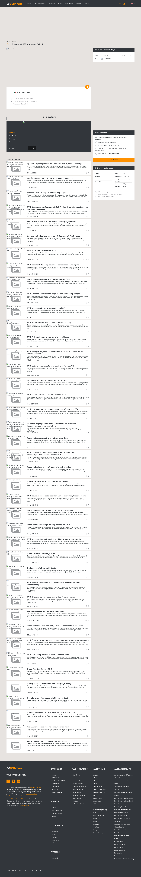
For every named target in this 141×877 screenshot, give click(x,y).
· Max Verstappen (56, 810)
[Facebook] (8, 781)
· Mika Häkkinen (77, 798)
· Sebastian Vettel (78, 804)
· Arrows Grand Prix (99, 792)
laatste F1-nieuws (35, 787)
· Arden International (99, 789)
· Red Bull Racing (56, 813)
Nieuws (29, 4)
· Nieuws (53, 807)
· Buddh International (121, 812)
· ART (94, 795)
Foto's (87, 4)
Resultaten (69, 4)
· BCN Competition (99, 815)
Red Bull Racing (21, 796)
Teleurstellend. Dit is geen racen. (108, 153)
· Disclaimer (55, 789)
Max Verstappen (40, 4)
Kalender (79, 4)
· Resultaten (55, 840)
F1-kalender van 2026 (17, 799)
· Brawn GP (96, 824)
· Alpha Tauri (97, 781)
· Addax (95, 775)
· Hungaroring (118, 853)
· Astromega (97, 801)
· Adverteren (55, 784)
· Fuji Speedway (119, 841)
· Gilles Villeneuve (120, 844)
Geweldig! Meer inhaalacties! (107, 142)
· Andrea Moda (97, 786)
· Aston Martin (97, 798)
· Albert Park (118, 778)
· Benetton (96, 818)
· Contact (54, 775)
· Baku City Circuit (120, 807)
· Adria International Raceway (123, 775)
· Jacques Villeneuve (79, 786)
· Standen (54, 837)
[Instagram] (18, 781)
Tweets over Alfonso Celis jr (107, 196)
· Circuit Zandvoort (120, 830)
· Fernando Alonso (78, 781)
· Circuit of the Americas (122, 824)
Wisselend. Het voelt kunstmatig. (108, 145)
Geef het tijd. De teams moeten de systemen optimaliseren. (111, 149)
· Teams (53, 834)
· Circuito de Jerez (120, 833)
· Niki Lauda (75, 801)
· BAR (94, 812)
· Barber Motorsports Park (122, 810)
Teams (60, 4)
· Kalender (54, 843)
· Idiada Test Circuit (120, 856)
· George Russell (77, 784)
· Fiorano (116, 838)
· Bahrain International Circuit (123, 798)
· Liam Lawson (76, 792)
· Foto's (53, 816)
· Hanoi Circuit (118, 847)
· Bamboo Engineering (100, 810)
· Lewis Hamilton (77, 789)
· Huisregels (55, 786)
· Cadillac (96, 827)
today (14, 3)
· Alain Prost (76, 775)
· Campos (96, 830)
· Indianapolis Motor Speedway (124, 859)
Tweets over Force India (21, 104)
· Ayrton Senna (77, 778)
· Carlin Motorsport (99, 833)
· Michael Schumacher (79, 795)
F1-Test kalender (24, 805)
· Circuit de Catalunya (121, 815)
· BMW (95, 821)
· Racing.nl (54, 858)
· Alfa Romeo (97, 778)
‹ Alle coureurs (11, 41)
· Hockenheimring (119, 850)
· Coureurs (54, 831)
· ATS (94, 804)
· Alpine (95, 784)
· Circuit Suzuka (119, 827)
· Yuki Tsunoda (76, 807)
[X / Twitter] (13, 781)
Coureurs (52, 4)
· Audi (94, 807)
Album (15, 144)
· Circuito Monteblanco (121, 836)
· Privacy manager (57, 792)
